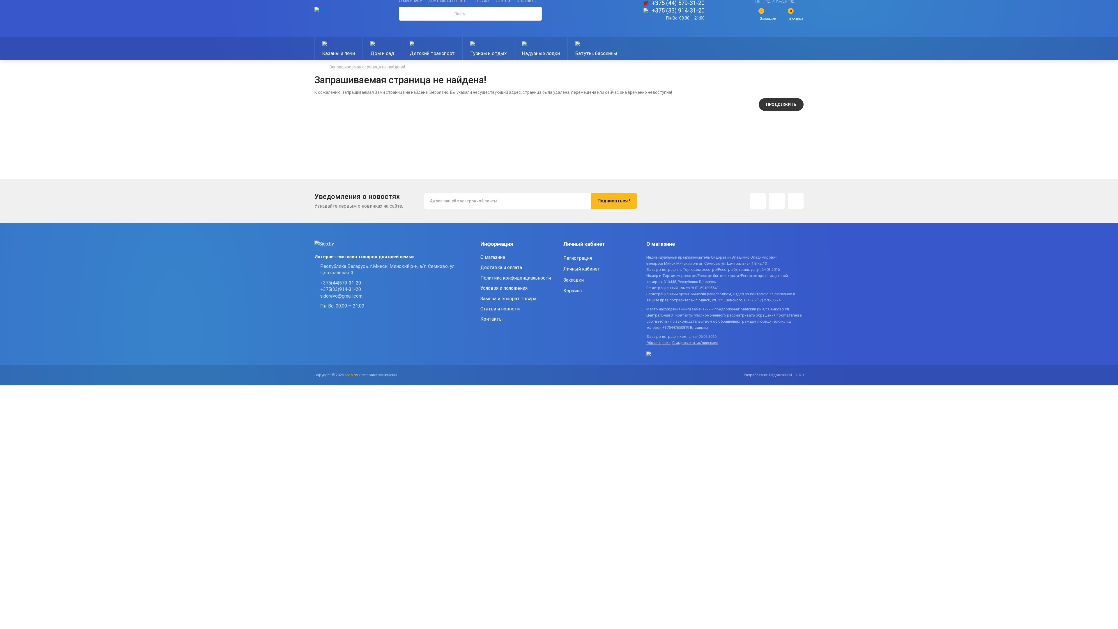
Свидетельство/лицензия (695, 342)
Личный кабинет (581, 269)
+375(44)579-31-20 (340, 283)
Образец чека (658, 342)
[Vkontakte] (796, 201)
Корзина (572, 291)
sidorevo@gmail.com (341, 296)
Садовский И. (781, 375)
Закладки (573, 280)
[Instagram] (758, 201)
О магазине (492, 257)
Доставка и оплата (501, 267)
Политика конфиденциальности (515, 278)
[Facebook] (777, 201)
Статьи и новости (500, 309)
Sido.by (351, 375)
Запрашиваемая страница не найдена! (367, 67)
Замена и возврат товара (508, 298)
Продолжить (781, 104)
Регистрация (577, 258)
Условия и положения (504, 288)
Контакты (491, 319)
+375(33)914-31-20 (340, 289)
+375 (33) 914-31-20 (678, 10)
